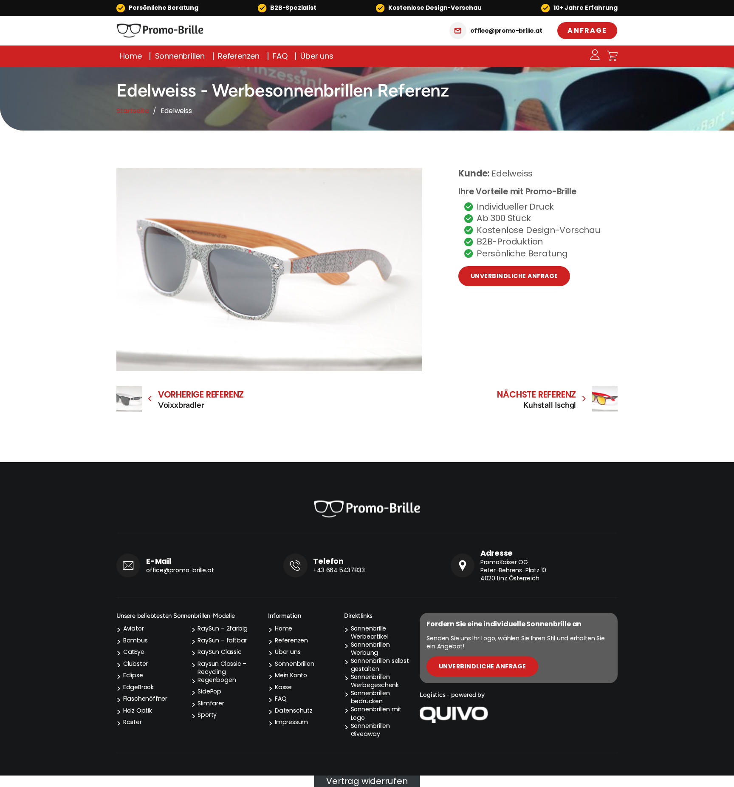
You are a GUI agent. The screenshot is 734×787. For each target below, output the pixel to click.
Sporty (207, 715)
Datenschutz (294, 711)
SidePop (209, 692)
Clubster (135, 664)
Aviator (133, 629)
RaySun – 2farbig (223, 629)
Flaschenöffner (145, 699)
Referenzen (239, 56)
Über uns (316, 56)
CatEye (133, 652)
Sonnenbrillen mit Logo (376, 713)
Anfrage (587, 30)
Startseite (132, 110)
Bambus (135, 640)
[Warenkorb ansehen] (612, 56)
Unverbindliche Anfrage (514, 276)
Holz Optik (137, 711)
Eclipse (133, 675)
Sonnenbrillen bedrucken (370, 697)
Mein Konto (291, 675)
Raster (132, 722)
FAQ (280, 56)
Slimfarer (211, 703)
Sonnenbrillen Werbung (370, 649)
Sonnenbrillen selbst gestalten (380, 665)
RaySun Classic (219, 652)
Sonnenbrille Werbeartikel (369, 633)
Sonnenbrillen (180, 56)
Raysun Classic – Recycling (222, 668)
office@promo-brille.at (506, 31)
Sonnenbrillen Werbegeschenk (375, 681)
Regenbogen (217, 680)
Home (131, 56)
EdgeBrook (138, 687)
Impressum (291, 722)
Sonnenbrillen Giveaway (370, 730)
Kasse (283, 687)
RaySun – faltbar (222, 640)
